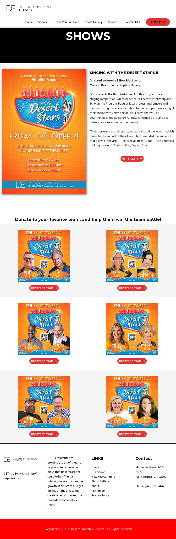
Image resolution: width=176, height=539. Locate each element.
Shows (42, 22)
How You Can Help (67, 22)
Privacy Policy (100, 495)
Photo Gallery (93, 22)
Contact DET (133, 22)
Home (29, 22)
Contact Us (98, 491)
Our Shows (98, 472)
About (112, 22)
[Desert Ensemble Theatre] (29, 8)
